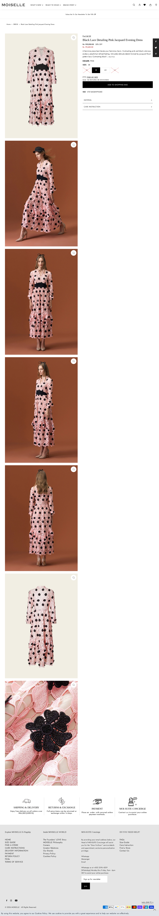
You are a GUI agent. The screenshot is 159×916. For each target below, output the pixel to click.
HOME (8, 839)
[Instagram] (11, 900)
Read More (112, 57)
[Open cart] (150, 4)
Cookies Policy (49, 856)
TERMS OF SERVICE (14, 861)
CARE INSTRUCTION (92, 106)
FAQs (7, 859)
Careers (46, 845)
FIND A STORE (11, 845)
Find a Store (125, 848)
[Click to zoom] (73, 37)
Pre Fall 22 (87, 36)
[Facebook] (6, 900)
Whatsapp (85, 856)
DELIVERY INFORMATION (16, 850)
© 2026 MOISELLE (12, 907)
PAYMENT (97, 808)
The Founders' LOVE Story (54, 839)
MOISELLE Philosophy (53, 842)
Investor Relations (50, 848)
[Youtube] (16, 900)
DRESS (15, 24)
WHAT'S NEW (35, 5)
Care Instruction (126, 845)
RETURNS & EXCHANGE (61, 807)
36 (87, 70)
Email (83, 862)
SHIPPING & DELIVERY (26, 807)
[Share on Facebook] (156, 41)
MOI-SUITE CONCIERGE (132, 808)
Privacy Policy (49, 853)
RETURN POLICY (12, 856)
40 (105, 70)
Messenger (85, 859)
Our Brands (48, 850)
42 (115, 70)
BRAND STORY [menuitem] (68, 5)
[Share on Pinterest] (156, 54)
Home (9, 24)
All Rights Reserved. (29, 907)
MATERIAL (88, 100)
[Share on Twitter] (156, 48)
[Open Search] (134, 5)
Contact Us (124, 850)
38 (96, 70)
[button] (118, 77)
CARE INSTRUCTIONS (15, 848)
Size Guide (124, 842)
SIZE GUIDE (10, 842)
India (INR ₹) (147, 902)
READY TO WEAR (52, 5)
